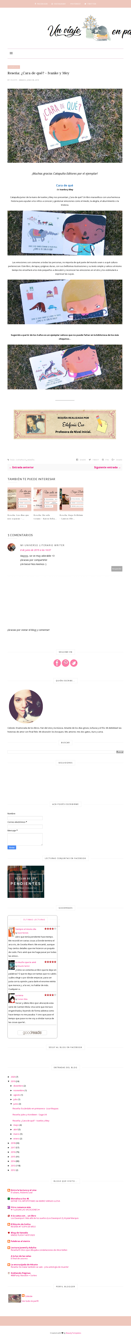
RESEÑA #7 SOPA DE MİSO (23, 1226)
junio (15, 1103)
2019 (13, 1081)
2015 (13, 1156)
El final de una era (19, 1258)
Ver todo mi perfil (30, 1301)
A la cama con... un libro (23, 1215)
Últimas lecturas (34, 919)
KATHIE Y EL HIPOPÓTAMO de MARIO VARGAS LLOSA (35, 1201)
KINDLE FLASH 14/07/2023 (23, 1235)
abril (15, 1129)
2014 (13, 1161)
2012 (13, 1170)
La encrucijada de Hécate (24, 1264)
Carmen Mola (22, 999)
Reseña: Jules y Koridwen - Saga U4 (30, 1114)
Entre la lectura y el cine (23, 1190)
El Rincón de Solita (21, 1224)
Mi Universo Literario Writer (42, 545)
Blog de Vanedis (19, 1232)
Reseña (31, 460)
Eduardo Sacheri (24, 966)
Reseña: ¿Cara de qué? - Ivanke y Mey (31, 1120)
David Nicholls (23, 933)
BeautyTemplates (73, 1333)
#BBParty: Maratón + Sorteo (24, 1275)
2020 (13, 1076)
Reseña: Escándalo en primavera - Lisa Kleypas (35, 1108)
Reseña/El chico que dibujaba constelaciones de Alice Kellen (39, 1250)
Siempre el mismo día (25, 929)
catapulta (14, 67)
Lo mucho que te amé (25, 962)
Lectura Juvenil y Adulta (23, 1247)
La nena (19, 995)
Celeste (14, 80)
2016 (13, 1152)
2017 (13, 1147)
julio (15, 1099)
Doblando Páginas (21, 1273)
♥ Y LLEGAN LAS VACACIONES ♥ (25, 1209)
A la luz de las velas (21, 1256)
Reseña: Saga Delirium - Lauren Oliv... (71, 517)
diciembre (18, 1085)
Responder (117, 569)
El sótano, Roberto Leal (21, 1192)
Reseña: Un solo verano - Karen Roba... (45, 517)
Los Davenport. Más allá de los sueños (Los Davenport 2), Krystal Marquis (44, 1218)
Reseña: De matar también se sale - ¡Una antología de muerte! (40, 1267)
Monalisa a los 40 (20, 1198)
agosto (16, 1094)
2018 (13, 1143)
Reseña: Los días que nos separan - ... (18, 517)
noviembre (18, 1090)
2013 (13, 1165)
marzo (16, 1133)
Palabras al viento (20, 1241)
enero (16, 1138)
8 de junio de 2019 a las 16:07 (35, 550)
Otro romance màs (21, 1207)
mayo (16, 1125)
